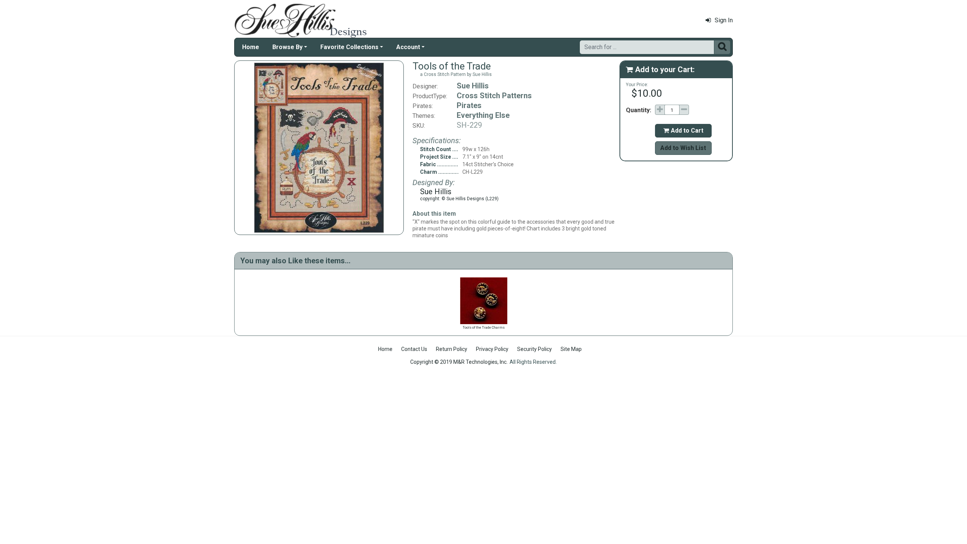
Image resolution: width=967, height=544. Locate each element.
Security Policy (534, 349)
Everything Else (483, 115)
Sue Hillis (473, 85)
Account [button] (408, 47)
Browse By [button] (287, 47)
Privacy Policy (492, 349)
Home (250, 47)
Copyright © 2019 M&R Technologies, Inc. (459, 362)
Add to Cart (683, 130)
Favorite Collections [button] (349, 47)
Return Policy (451, 349)
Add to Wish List (683, 147)
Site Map (571, 349)
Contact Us (414, 349)
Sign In (724, 20)
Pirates (469, 105)
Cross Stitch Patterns (494, 95)
